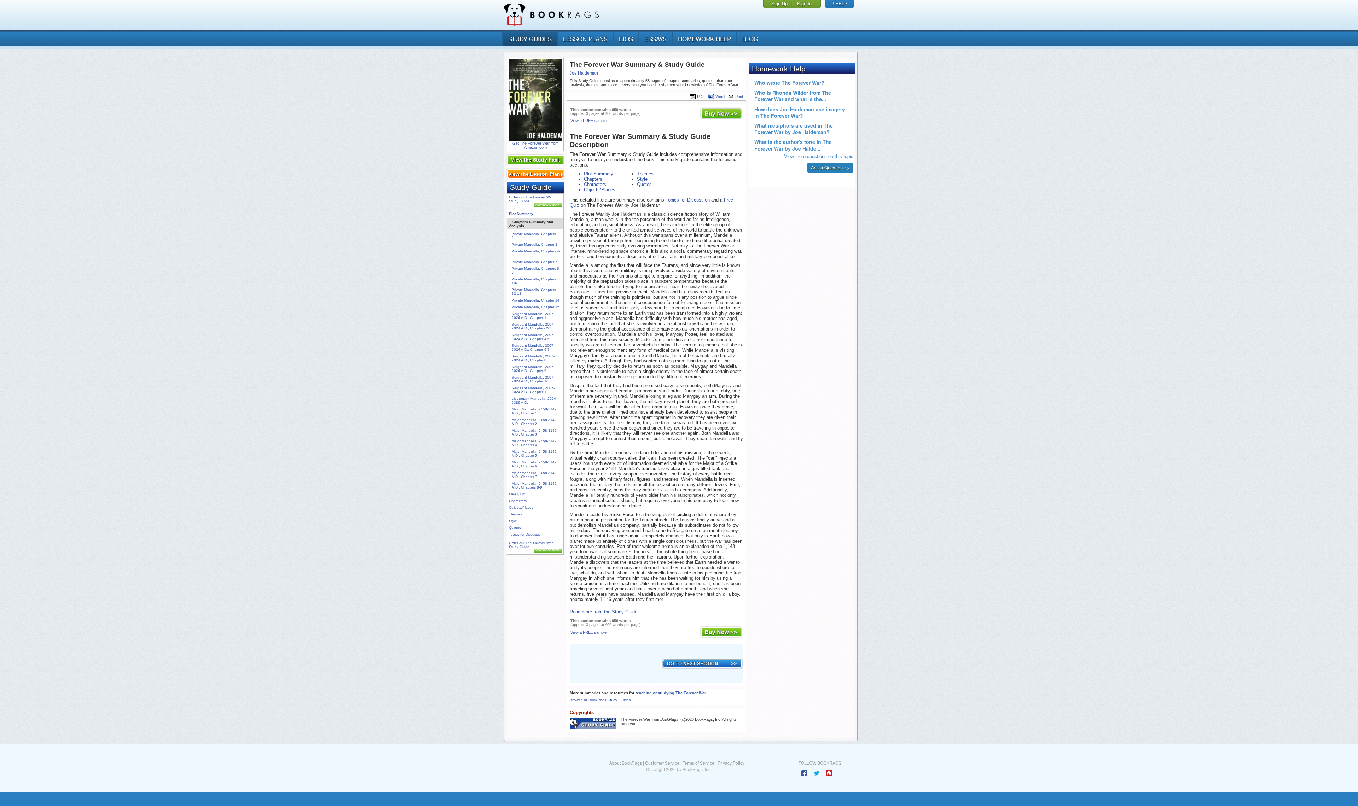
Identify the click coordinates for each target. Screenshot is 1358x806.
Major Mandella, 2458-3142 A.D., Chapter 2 (534, 422)
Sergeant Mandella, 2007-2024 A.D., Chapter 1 (533, 316)
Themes (515, 514)
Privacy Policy (731, 763)
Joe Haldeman (584, 73)
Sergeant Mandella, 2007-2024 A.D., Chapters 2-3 (533, 326)
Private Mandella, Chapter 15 (535, 307)
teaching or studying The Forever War (671, 693)
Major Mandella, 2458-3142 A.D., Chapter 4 (534, 443)
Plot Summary (521, 214)
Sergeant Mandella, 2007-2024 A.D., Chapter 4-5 (533, 337)
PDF (701, 96)
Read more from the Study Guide (603, 611)
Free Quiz (517, 494)
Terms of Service (698, 763)
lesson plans (585, 38)
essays (655, 38)
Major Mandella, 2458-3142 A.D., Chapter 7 (534, 475)
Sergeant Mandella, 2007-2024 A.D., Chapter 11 (533, 390)
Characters (518, 501)
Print (739, 96)
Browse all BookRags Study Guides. (601, 700)
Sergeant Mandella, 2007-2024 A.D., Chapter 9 (533, 369)
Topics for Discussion (526, 534)
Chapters (593, 179)
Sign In (804, 3)
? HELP (839, 3)
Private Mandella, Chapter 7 (534, 262)
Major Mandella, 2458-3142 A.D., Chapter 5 (534, 453)
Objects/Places (521, 507)
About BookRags (625, 763)
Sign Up (779, 3)
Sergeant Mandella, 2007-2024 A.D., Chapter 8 (533, 358)
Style (513, 521)
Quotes (515, 528)
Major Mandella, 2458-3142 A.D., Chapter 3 (534, 432)
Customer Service (662, 763)
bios (626, 38)
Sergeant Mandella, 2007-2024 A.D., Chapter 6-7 (533, 347)
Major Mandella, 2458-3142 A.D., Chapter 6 (534, 464)
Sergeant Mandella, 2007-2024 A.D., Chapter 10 (533, 379)
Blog (750, 38)
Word (720, 96)
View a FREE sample (588, 120)
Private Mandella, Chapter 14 (535, 300)
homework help (704, 38)
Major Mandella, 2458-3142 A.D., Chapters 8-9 (534, 485)
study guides (530, 38)
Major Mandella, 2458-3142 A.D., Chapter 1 (534, 411)
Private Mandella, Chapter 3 (534, 244)
